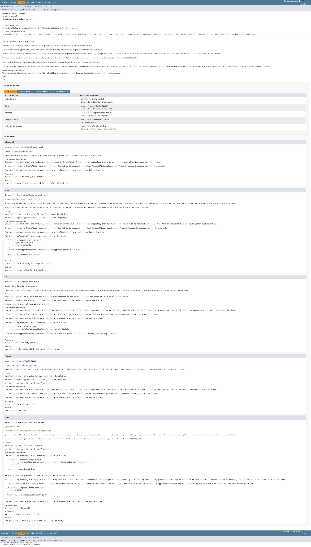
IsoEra (47, 34)
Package (13, 3)
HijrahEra (29, 34)
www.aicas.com (31, 542)
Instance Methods (26, 92)
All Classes (51, 7)
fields (93, 49)
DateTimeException (13, 214)
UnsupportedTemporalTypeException (20, 218)
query (83, 119)
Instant (38, 34)
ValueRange (18, 126)
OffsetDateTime (160, 34)
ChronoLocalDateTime (28, 28)
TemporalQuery (92, 119)
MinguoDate (119, 34)
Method (31, 10)
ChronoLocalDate (9, 28)
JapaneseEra (71, 34)
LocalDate (82, 34)
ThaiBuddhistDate (188, 34)
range (83, 126)
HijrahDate (18, 34)
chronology (58, 58)
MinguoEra (130, 34)
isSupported (86, 113)
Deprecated (41, 3)
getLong (84, 106)
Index (49, 3)
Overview (5, 3)
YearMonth (224, 34)
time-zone (71, 58)
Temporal (74, 28)
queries (99, 49)
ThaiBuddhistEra (205, 34)
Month (139, 34)
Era (67, 28)
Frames (28, 7)
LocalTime (108, 34)
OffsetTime (173, 34)
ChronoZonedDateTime (51, 28)
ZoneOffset (250, 34)
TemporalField (91, 99)
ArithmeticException (14, 304)
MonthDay (147, 34)
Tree (32, 3)
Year (216, 34)
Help (55, 3)
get (82, 99)
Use (27, 3)
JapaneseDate (58, 34)
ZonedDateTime (237, 34)
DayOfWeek (6, 34)
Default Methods (62, 92)
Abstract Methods (44, 92)
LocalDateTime (95, 34)
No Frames (37, 7)
